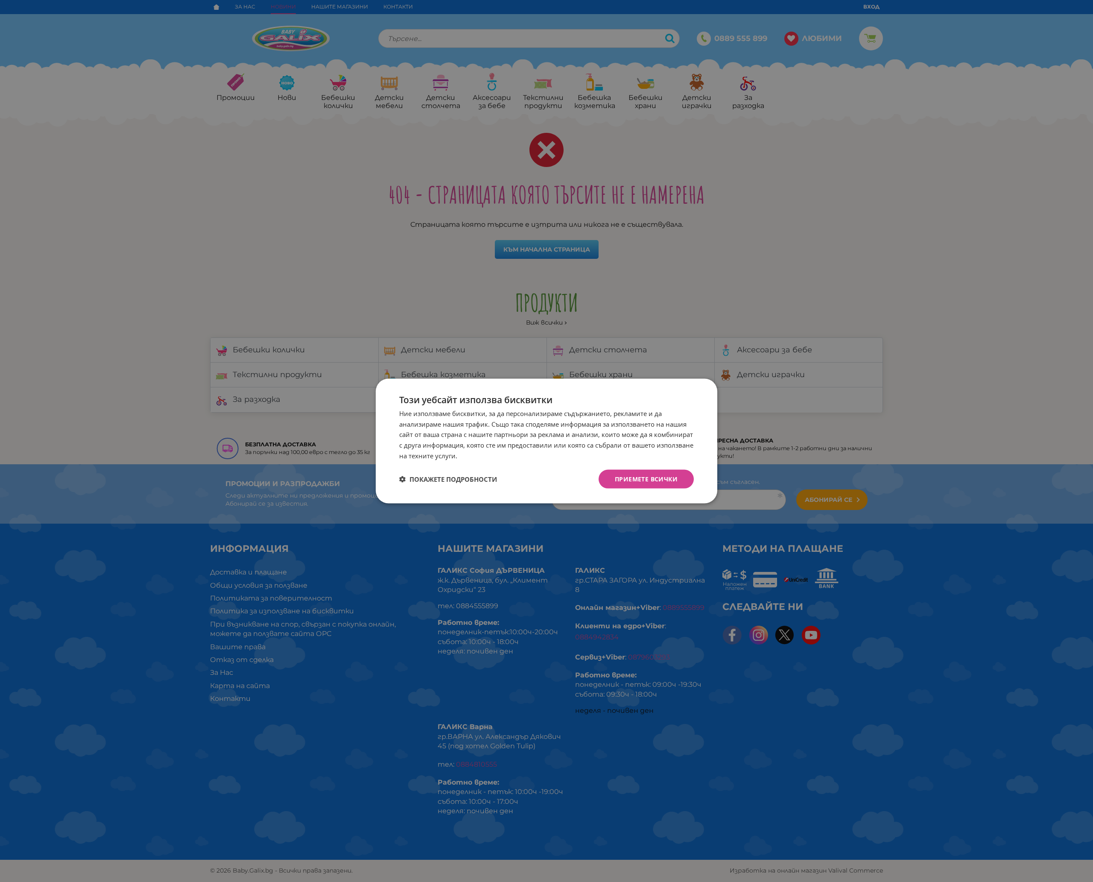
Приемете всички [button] (646, 479)
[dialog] (546, 441)
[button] (448, 479)
